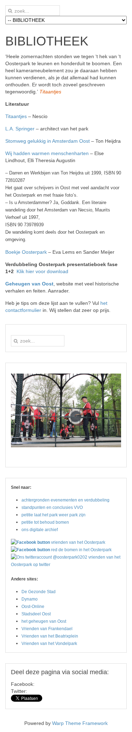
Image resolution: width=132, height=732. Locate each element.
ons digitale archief (39, 529)
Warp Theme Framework (80, 723)
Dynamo (29, 599)
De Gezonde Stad (38, 591)
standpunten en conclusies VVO (52, 507)
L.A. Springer (19, 128)
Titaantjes (16, 116)
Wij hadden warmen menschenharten (47, 153)
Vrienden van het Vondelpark (49, 643)
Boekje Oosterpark (26, 252)
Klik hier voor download (42, 271)
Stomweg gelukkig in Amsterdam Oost (47, 141)
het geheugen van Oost (43, 621)
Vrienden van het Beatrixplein (49, 636)
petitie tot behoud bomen (45, 522)
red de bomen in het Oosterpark (81, 549)
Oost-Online (32, 606)
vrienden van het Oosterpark (78, 542)
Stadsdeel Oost (36, 613)
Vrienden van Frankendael (47, 628)
